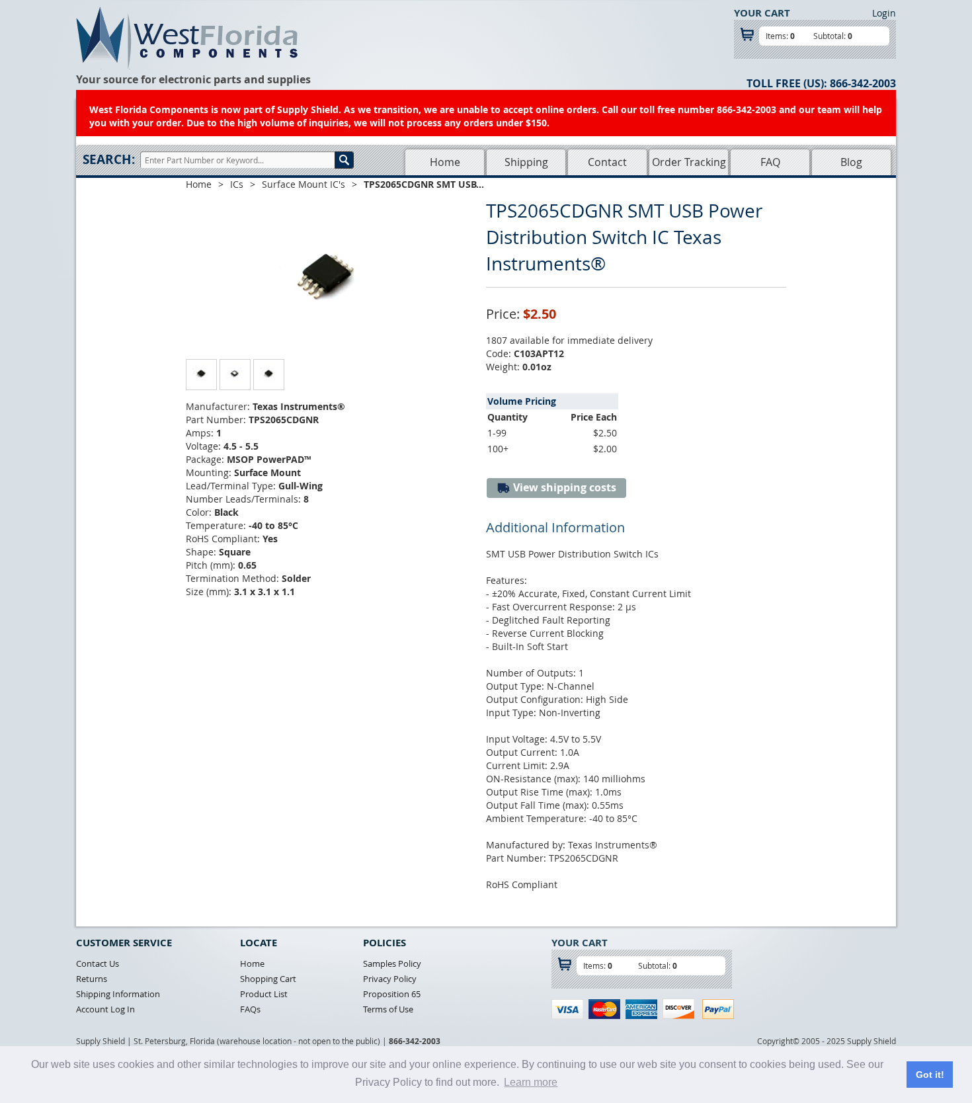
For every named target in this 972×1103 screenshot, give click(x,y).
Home (445, 162)
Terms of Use (388, 1009)
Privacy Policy (390, 979)
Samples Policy (392, 963)
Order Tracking (689, 162)
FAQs (250, 1009)
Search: (109, 159)
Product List (264, 994)
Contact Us (97, 963)
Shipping (526, 162)
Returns (91, 979)
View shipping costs (563, 487)
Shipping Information (118, 994)
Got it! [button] (930, 1074)
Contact (607, 162)
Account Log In (105, 1009)
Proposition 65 (392, 994)
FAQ (770, 162)
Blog (851, 162)
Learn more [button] (530, 1082)
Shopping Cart (268, 979)
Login (884, 13)
